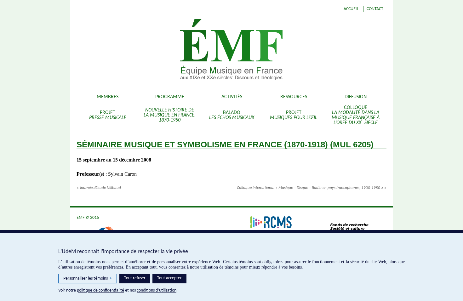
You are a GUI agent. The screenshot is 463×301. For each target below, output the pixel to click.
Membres (107, 96)
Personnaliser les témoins (87, 278)
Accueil (351, 9)
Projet (107, 115)
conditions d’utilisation (156, 290)
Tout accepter (169, 278)
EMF (269, 50)
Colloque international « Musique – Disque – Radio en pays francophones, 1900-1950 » (311, 188)
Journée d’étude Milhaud (99, 188)
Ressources (293, 96)
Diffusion (356, 96)
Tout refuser (135, 278)
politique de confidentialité (100, 290)
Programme (169, 96)
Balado (231, 115)
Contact (375, 9)
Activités (231, 96)
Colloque (356, 115)
